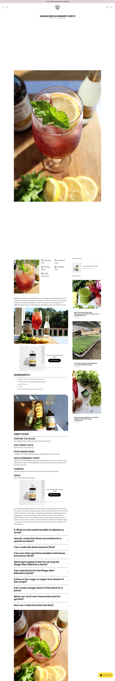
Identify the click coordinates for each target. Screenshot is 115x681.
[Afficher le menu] (3, 7)
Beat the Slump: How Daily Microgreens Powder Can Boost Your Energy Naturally (86, 314)
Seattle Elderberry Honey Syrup (37, 381)
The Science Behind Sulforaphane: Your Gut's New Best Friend (85, 364)
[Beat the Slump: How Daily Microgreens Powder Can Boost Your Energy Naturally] (86, 294)
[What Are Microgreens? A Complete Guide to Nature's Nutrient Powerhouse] (86, 392)
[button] (7, 7)
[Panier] (111, 7)
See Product (54, 360)
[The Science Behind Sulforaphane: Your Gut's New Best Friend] (86, 340)
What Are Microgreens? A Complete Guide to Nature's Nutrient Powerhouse (86, 419)
